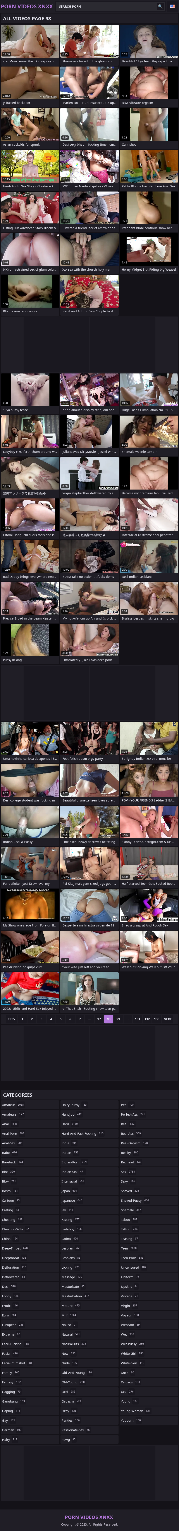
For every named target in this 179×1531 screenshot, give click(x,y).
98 (108, 1019)
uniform (130, 1277)
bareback (12, 1162)
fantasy (11, 1382)
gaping (11, 1411)
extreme (11, 1334)
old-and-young (77, 1372)
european (13, 1325)
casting (10, 1210)
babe (9, 1152)
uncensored (133, 1267)
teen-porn (132, 1258)
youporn (131, 1420)
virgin (129, 1305)
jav (67, 1210)
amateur (13, 1105)
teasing (129, 1238)
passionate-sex (76, 1430)
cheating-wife (15, 1229)
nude (69, 1363)
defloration (14, 1267)
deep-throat (15, 1248)
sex (128, 1171)
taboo (129, 1219)
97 (99, 1019)
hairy (9, 1439)
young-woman (135, 1411)
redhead (131, 1162)
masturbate (73, 1286)
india (69, 1143)
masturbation (75, 1296)
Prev (11, 1019)
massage (72, 1277)
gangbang (13, 1401)
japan (69, 1191)
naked (69, 1325)
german (11, 1430)
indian (70, 1152)
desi (9, 1286)
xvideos (130, 1382)
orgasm (71, 1401)
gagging (11, 1391)
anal (9, 1124)
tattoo (129, 1229)
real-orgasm (134, 1143)
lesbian (71, 1248)
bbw (9, 1181)
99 (118, 1019)
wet (127, 1334)
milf (69, 1315)
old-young (73, 1382)
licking (70, 1267)
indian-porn (74, 1162)
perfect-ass (133, 1114)
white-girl (132, 1353)
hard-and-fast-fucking (82, 1133)
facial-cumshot (17, 1363)
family (10, 1372)
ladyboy (72, 1229)
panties (71, 1420)
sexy (128, 1181)
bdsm (10, 1191)
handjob (72, 1114)
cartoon (11, 1200)
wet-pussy (132, 1344)
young (129, 1401)
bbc (8, 1171)
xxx (127, 1391)
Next (168, 1019)
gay (8, 1420)
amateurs (13, 1114)
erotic (10, 1305)
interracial (73, 1181)
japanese (72, 1200)
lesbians (71, 1258)
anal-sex (12, 1143)
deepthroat (14, 1258)
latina (70, 1238)
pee (127, 1105)
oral (68, 1391)
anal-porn (13, 1133)
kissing (70, 1219)
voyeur (130, 1315)
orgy (69, 1411)
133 (156, 1019)
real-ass (131, 1133)
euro (9, 1315)
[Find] (160, 6)
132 (147, 1019)
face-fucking (15, 1344)
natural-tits (74, 1344)
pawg (69, 1439)
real (127, 1124)
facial (10, 1353)
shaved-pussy (135, 1200)
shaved (130, 1191)
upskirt (129, 1286)
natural (71, 1334)
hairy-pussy (74, 1105)
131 (137, 1019)
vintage (129, 1296)
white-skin (132, 1363)
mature (71, 1305)
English (172, 6)
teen (129, 1248)
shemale (131, 1210)
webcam (130, 1325)
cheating (12, 1219)
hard (70, 1124)
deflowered (13, 1277)
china (10, 1238)
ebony (10, 1296)
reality (129, 1152)
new (69, 1353)
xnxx (127, 1372)
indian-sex (73, 1171)
